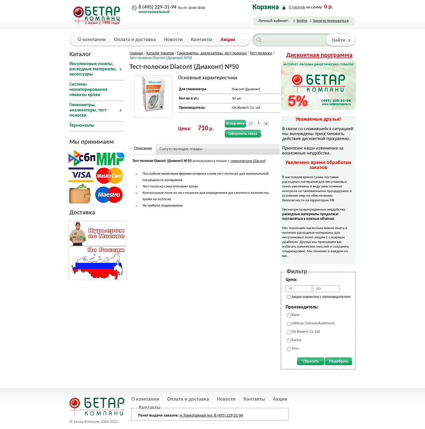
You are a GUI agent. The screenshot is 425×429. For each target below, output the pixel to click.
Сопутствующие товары (181, 149)
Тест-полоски (261, 53)
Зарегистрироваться (331, 21)
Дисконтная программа (319, 55)
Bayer (295, 315)
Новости (226, 399)
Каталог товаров (160, 53)
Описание (143, 149)
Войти (302, 21)
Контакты (254, 399)
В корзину (235, 123)
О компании (145, 399)
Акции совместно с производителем (320, 297)
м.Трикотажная (193, 415)
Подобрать (338, 361)
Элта (295, 348)
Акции (280, 399)
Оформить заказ (242, 134)
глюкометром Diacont (247, 161)
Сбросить (311, 361)
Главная (136, 53)
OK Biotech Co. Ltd (305, 332)
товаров (297, 7)
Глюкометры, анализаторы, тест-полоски (212, 53)
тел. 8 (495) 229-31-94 (224, 415)
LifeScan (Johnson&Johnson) (313, 323)
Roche (296, 340)
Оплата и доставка (188, 399)
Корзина (265, 7)
